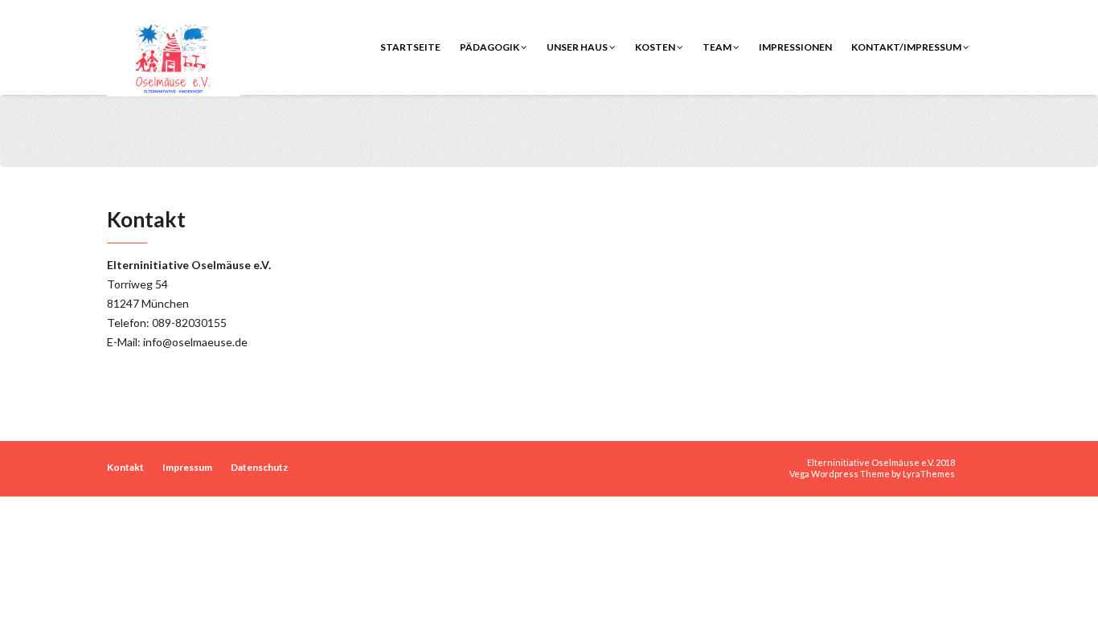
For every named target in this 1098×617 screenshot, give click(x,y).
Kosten (656, 47)
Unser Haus (578, 47)
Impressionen (795, 47)
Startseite (410, 47)
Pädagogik (490, 47)
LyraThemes (929, 473)
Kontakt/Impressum (907, 47)
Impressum (187, 467)
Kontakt (125, 467)
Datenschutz (259, 467)
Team (718, 47)
